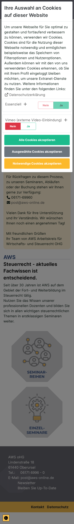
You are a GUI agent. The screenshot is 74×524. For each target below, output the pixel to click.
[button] (16, 105)
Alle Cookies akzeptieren (37, 140)
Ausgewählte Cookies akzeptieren (37, 151)
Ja (28, 126)
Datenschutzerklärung (27, 95)
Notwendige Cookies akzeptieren (37, 163)
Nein (13, 126)
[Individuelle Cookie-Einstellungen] (6, 518)
